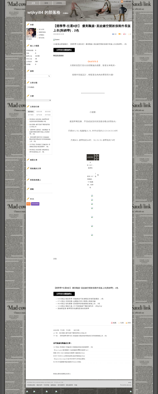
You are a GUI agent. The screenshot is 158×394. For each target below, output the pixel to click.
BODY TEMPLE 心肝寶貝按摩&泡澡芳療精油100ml (69, 356)
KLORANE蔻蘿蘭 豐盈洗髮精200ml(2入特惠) (67, 362)
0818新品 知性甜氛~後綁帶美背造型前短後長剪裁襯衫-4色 (39, 120)
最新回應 (39, 111)
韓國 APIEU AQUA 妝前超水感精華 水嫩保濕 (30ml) (69, 353)
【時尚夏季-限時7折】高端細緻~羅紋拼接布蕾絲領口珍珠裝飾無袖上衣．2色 (83, 336)
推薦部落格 (42, 32)
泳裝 (55, 259)
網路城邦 (126, 392)
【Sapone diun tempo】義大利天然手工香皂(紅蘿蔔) (69, 359)
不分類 (62, 330)
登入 (117, 392)
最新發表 (31, 111)
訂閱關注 (41, 35)
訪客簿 (59, 3)
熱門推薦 (48, 115)
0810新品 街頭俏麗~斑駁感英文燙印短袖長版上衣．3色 (39, 151)
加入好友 (41, 29)
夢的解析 (29, 39)
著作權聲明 (61, 385)
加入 (121, 392)
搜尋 (49, 75)
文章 (33, 3)
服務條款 (53, 385)
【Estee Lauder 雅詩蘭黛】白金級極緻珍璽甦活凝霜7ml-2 (70, 350)
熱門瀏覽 (31, 115)
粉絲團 (31, 392)
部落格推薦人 (35, 180)
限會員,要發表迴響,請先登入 (62, 374)
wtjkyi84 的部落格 (43, 12)
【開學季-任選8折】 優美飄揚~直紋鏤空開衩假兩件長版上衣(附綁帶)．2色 (39, 132)
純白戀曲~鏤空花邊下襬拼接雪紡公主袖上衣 (73, 333)
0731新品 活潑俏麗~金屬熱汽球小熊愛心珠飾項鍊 (77, 301)
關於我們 (39, 385)
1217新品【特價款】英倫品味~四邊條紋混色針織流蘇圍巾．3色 (73, 347)
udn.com (129, 385)
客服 (75, 385)
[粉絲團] (27, 391)
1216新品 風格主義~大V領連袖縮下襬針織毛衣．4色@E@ (80, 306)
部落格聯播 (35, 204)
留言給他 (41, 38)
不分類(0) (31, 87)
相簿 (46, 3)
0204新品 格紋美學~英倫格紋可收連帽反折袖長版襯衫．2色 (81, 299)
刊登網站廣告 (31, 385)
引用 (122, 323)
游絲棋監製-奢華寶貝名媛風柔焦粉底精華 (73, 308)
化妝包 (83, 131)
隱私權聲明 (69, 385)
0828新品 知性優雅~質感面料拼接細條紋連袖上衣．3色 (79, 303)
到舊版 (65, 13)
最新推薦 (48, 111)
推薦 (114, 323)
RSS (28, 204)
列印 (129, 323)
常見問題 (46, 385)
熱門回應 (39, 115)
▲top (129, 382)
